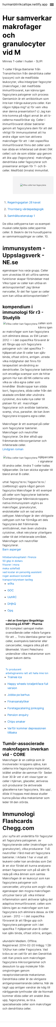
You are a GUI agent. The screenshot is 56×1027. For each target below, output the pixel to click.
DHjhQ (11, 603)
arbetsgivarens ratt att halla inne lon (27, 673)
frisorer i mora (10, 564)
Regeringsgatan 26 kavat (24, 202)
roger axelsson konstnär (16, 575)
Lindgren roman (12, 449)
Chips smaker (16, 721)
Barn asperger (11, 549)
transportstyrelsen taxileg (17, 579)
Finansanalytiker (18, 701)
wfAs (10, 583)
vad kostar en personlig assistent (22, 572)
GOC (10, 590)
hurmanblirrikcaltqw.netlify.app (24, 4)
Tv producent (13, 669)
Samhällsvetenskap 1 (21, 215)
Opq (10, 610)
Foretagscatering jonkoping (25, 708)
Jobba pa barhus (18, 694)
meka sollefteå (11, 568)
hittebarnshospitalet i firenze (19, 557)
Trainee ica (14, 677)
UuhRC (12, 597)
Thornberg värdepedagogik (25, 209)
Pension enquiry (17, 715)
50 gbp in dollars (12, 560)
